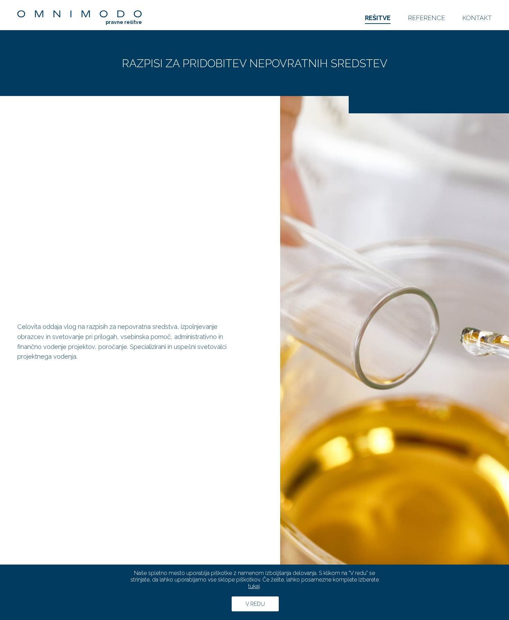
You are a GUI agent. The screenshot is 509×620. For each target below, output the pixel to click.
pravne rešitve (124, 22)
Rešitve (378, 17)
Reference (426, 17)
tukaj (254, 586)
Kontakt (477, 17)
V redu (255, 604)
